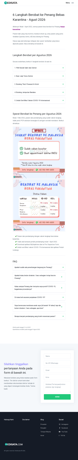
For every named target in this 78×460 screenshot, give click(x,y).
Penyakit (43, 428)
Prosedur (44, 424)
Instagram (64, 424)
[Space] (11, 3)
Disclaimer (26, 420)
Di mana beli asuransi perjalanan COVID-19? (30, 297)
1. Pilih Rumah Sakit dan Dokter (26, 68)
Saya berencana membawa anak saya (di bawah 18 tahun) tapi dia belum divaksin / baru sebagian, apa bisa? (38, 306)
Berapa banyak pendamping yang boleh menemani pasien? (35, 316)
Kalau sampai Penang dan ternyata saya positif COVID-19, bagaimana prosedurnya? (35, 287)
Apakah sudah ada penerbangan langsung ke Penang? (33, 267)
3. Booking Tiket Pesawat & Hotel (27, 84)
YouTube (64, 432)
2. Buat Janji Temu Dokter (24, 76)
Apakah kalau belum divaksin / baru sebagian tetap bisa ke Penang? (35, 277)
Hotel (42, 435)
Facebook (64, 428)
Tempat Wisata (46, 432)
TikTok (62, 435)
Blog (42, 420)
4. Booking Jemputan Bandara (25, 92)
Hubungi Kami (9, 420)
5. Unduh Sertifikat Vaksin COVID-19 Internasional (32, 100)
